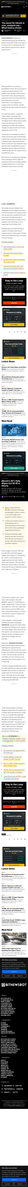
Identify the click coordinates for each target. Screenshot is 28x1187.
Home (3, 20)
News (6, 20)
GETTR (15, 1092)
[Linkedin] (14, 1089)
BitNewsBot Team (8, 31)
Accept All (14, 1179)
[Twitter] (13, 1085)
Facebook (8, 1086)
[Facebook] (14, 331)
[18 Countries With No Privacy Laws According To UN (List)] (14, 430)
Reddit (7, 1092)
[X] (17, 331)
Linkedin (19, 1089)
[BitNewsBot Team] (3, 31)
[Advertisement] (14, 69)
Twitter (18, 1086)
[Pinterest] (21, 331)
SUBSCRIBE (14, 303)
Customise (7, 1184)
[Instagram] (2, 1089)
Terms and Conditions (14, 1105)
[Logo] (6, 6)
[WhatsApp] (24, 331)
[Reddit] (2, 1092)
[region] (14, 1176)
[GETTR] (11, 1092)
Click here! (16, 3)
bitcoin (13, 40)
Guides (4, 437)
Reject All (20, 1184)
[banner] (14, 16)
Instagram (8, 1089)
